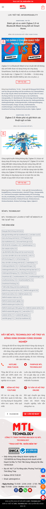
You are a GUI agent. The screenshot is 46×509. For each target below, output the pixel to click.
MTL (31, 126)
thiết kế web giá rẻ (31, 290)
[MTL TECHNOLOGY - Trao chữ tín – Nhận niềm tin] (23, 7)
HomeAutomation (17, 192)
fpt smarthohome (32, 96)
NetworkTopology (38, 98)
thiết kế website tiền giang (11, 311)
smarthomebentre (29, 104)
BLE (32, 91)
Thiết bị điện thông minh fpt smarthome (15, 287)
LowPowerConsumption (11, 194)
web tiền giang (8, 318)
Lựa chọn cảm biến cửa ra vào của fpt (14, 255)
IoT (12, 98)
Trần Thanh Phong (31, 34)
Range (16, 104)
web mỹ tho (28, 311)
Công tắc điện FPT (34, 93)
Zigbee (33, 109)
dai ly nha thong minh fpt (10, 238)
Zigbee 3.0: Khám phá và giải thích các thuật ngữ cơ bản (23, 118)
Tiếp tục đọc (23, 82)
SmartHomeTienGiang (8, 109)
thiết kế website (25, 294)
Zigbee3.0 (34, 201)
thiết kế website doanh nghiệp (12, 301)
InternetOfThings (28, 192)
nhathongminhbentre (38, 100)
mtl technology (22, 259)
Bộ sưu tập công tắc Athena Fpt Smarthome (15, 93)
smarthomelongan (7, 107)
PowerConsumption (7, 104)
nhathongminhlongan (8, 102)
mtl (31, 255)
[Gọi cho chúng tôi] (25, 490)
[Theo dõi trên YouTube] (30, 490)
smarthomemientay (19, 107)
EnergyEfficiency (6, 192)
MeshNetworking (24, 194)
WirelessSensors (34, 199)
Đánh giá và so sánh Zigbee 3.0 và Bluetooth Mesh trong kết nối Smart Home (23, 26)
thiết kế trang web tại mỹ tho (12, 290)
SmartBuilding (11, 197)
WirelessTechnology (20, 201)
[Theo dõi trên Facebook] (16, 490)
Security (21, 104)
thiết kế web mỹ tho (9, 294)
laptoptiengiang (29, 245)
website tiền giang (23, 315)
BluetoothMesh (39, 91)
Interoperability (6, 98)
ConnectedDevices (36, 190)
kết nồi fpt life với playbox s (11, 245)
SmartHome (20, 20)
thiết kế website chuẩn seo (11, 297)
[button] (3, 7)
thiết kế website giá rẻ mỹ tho (12, 304)
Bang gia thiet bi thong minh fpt (12, 231)
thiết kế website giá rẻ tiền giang (13, 308)
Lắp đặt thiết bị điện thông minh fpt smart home (17, 252)
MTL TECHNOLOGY (34, 501)
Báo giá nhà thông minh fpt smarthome (19, 91)
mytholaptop (32, 262)
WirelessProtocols (22, 199)
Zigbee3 (38, 109)
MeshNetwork (18, 98)
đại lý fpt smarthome (23, 318)
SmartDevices (20, 197)
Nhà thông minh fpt (7, 100)
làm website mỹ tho (9, 248)
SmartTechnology (38, 197)
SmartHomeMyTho (31, 107)
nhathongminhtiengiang (35, 102)
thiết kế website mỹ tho (35, 308)
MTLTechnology (27, 98)
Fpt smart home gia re (20, 96)
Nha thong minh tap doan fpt (22, 100)
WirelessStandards (7, 201)
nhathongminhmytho (21, 102)
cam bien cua (35, 234)
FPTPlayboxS (26, 238)
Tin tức (27, 20)
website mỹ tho (8, 315)
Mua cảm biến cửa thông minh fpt (13, 262)
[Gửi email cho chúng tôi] (21, 490)
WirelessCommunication (23, 109)
